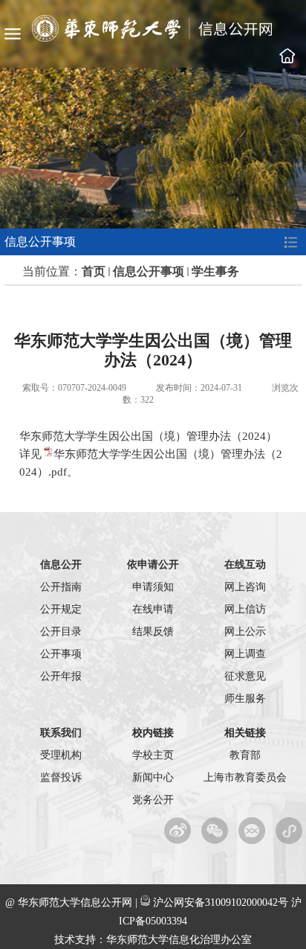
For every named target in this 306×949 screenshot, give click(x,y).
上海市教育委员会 (245, 777)
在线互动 (245, 564)
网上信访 (245, 609)
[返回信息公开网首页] (153, 37)
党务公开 (153, 799)
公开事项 (61, 653)
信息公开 (61, 564)
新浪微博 (178, 830)
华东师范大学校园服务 (289, 830)
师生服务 (245, 698)
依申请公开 (153, 564)
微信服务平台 (252, 830)
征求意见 (245, 676)
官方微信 (215, 830)
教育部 (245, 755)
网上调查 (245, 653)
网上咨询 (245, 586)
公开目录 (61, 631)
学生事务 (215, 271)
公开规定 (61, 609)
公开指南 (61, 586)
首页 (93, 271)
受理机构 (61, 755)
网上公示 (245, 631)
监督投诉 (61, 777)
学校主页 (287, 56)
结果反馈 (153, 631)
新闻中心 (153, 777)
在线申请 (153, 609)
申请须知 (153, 586)
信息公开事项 (148, 271)
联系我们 (61, 732)
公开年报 (61, 676)
